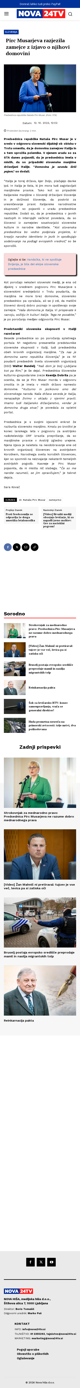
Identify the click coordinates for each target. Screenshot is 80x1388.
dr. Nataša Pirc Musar (32, 500)
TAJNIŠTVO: (22, 1333)
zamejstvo (55, 500)
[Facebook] (8, 547)
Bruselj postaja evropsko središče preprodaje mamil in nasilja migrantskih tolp (51, 668)
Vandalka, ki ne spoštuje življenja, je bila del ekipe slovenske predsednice (35, 264)
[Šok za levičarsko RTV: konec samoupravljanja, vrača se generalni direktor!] (15, 706)
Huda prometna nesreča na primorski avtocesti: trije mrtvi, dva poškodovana (52, 725)
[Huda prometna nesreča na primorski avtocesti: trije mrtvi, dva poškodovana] (15, 725)
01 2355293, (38, 1333)
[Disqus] (40, 1088)
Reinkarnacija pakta (42, 687)
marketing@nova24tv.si (47, 1338)
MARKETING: (23, 1338)
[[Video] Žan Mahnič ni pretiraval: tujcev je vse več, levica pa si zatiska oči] (15, 649)
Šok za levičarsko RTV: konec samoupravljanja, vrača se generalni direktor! (48, 706)
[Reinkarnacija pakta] (15, 687)
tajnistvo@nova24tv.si (61, 1333)
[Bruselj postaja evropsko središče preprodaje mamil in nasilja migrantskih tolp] (15, 668)
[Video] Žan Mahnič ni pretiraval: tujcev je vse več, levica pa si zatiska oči (51, 649)
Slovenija (11, 32)
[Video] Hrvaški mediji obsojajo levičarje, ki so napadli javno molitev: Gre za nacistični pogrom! (58, 520)
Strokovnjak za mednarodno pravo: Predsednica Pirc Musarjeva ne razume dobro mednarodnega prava (52, 630)
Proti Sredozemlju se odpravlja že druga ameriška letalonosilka (20, 517)
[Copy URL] (34, 547)
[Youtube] (51, 1262)
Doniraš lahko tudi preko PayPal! (40, 4)
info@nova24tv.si (33, 1329)
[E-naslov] (26, 547)
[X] (17, 547)
